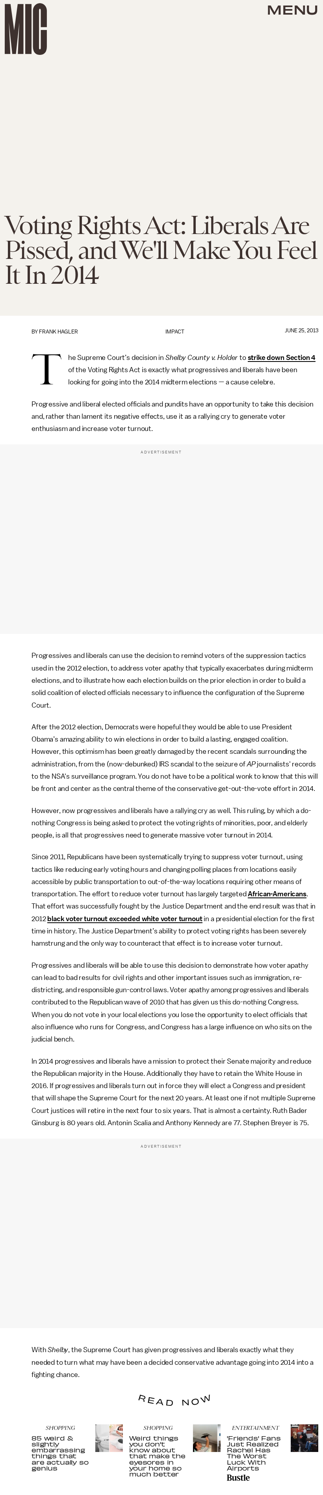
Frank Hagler (58, 332)
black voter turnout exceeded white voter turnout (124, 918)
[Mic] (26, 29)
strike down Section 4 (282, 357)
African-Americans (277, 893)
